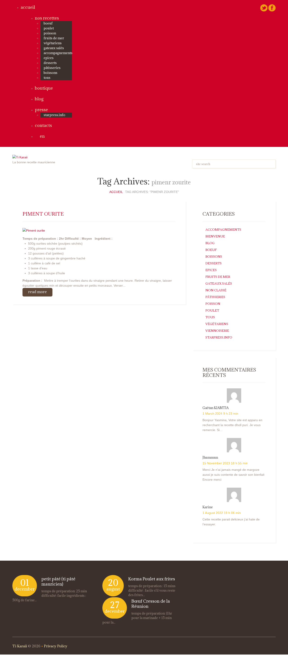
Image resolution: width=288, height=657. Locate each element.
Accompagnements (58, 53)
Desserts (50, 63)
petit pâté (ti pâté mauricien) (58, 581)
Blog (39, 99)
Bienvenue (215, 236)
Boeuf (48, 23)
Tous (47, 77)
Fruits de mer (54, 38)
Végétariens (53, 43)
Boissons (50, 73)
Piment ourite (43, 214)
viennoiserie (217, 331)
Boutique (44, 88)
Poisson (50, 33)
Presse (41, 109)
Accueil (28, 7)
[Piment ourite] (33, 230)
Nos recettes (47, 18)
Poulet (49, 28)
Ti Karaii (19, 646)
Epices (49, 58)
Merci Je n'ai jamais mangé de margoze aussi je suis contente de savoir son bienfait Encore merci (233, 474)
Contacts (43, 125)
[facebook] (272, 7)
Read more (37, 291)
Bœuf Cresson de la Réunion (150, 603)
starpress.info (54, 115)
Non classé (215, 290)
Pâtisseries (52, 68)
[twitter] (264, 7)
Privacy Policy (55, 646)
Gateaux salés (54, 48)
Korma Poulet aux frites (151, 579)
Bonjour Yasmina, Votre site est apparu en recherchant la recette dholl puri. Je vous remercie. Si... (232, 425)
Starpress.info (218, 337)
